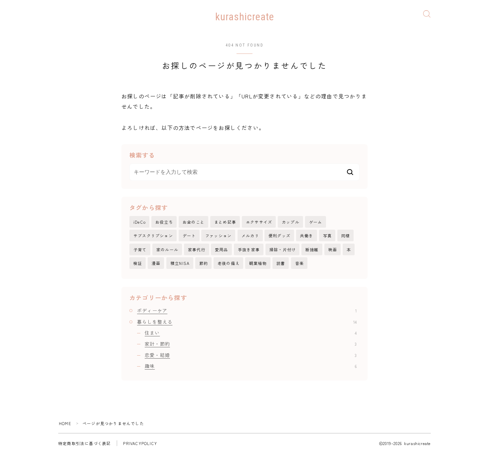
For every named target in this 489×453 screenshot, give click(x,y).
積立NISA (180, 263)
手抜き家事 (249, 249)
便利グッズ (279, 235)
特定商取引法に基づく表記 (84, 443)
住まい (251, 332)
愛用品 (221, 249)
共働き (306, 235)
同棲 (345, 235)
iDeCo (139, 222)
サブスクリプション (153, 235)
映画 (332, 249)
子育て (140, 249)
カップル (290, 222)
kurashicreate (244, 17)
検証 (137, 263)
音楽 (299, 263)
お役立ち (164, 222)
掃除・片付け (282, 249)
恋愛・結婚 (251, 355)
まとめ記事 (225, 222)
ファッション (218, 235)
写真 (327, 235)
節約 (203, 263)
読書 (280, 263)
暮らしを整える (247, 321)
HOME (65, 423)
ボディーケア (247, 310)
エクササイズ (259, 222)
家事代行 (197, 249)
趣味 (251, 366)
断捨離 (312, 249)
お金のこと (194, 222)
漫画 (156, 263)
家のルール (167, 249)
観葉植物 (258, 263)
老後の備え (229, 263)
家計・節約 (251, 343)
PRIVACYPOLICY (140, 443)
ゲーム (315, 222)
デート (189, 235)
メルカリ (250, 235)
